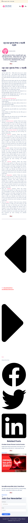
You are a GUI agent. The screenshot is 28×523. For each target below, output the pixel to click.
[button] (14, 374)
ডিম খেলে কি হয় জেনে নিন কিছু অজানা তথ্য (9, 98)
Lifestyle (9, 161)
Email (3, 507)
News (7, 202)
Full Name (4, 501)
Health (7, 148)
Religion (9, 188)
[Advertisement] (14, 24)
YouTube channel (12, 130)
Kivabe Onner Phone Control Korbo (13, 444)
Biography (10, 175)
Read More (4, 452)
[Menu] (25, 6)
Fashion (9, 134)
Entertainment (9, 121)
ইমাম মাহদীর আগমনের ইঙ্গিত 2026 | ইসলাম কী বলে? (13, 486)
